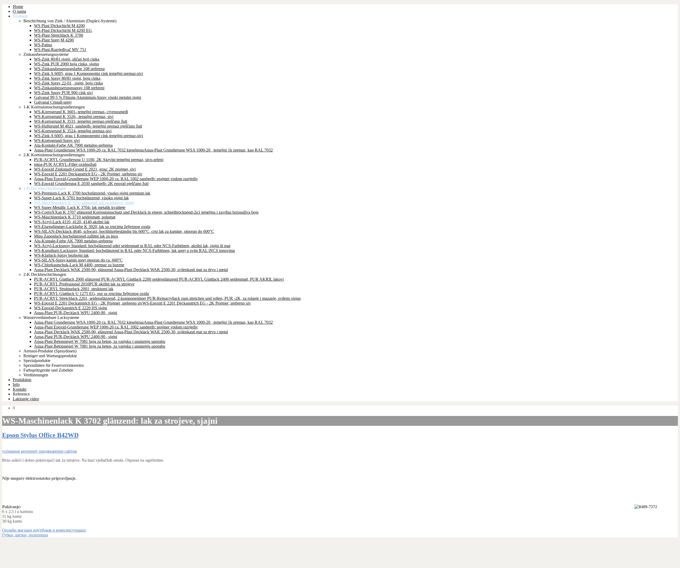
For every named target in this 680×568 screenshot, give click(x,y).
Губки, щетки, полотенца (25, 535)
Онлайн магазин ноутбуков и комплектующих (44, 530)
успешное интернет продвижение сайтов (39, 451)
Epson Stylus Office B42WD (40, 435)
